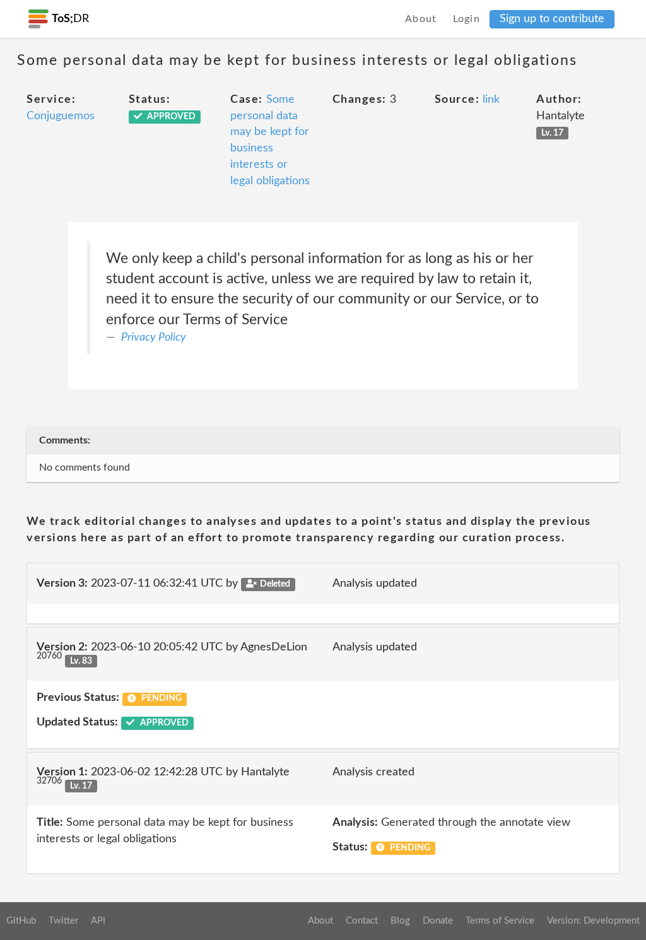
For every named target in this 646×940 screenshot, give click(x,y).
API (98, 920)
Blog (400, 920)
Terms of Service (500, 920)
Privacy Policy (153, 337)
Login (467, 19)
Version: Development (593, 920)
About (421, 19)
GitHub (21, 920)
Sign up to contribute (552, 19)
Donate (438, 920)
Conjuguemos (60, 116)
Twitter (63, 920)
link (491, 99)
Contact (362, 920)
